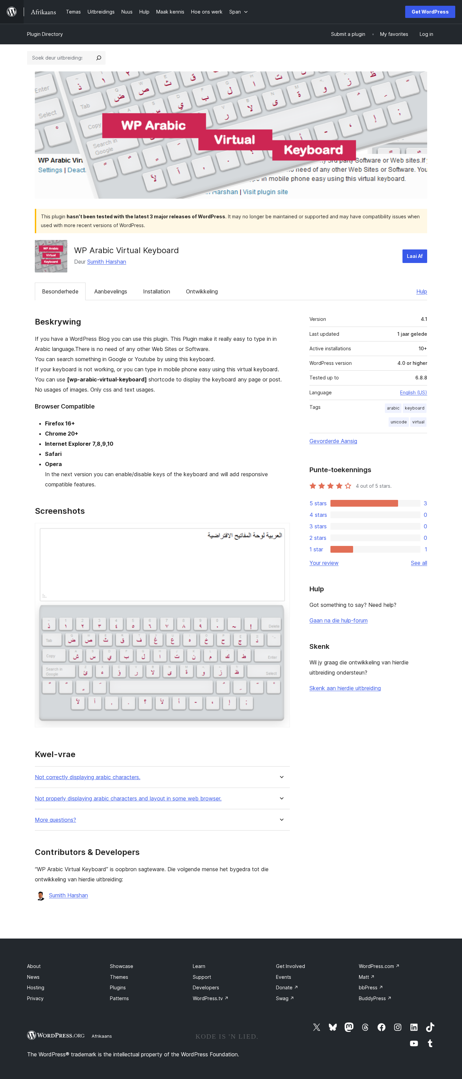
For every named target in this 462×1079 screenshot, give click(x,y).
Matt (367, 977)
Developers (206, 987)
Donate (287, 987)
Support (202, 977)
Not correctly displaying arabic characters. (87, 777)
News (33, 977)
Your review (324, 562)
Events (283, 977)
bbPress (371, 987)
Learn (199, 966)
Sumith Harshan (106, 261)
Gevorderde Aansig (333, 441)
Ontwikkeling (202, 291)
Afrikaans (102, 1036)
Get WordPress (430, 12)
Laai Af (415, 256)
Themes (119, 977)
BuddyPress (375, 998)
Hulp (421, 291)
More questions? (55, 820)
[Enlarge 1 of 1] (280, 532)
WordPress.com (379, 966)
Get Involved (290, 966)
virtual (418, 421)
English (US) (413, 392)
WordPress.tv (211, 998)
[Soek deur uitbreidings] (99, 58)
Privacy (35, 998)
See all (419, 562)
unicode (399, 421)
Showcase (121, 966)
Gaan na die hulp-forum (338, 620)
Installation (156, 291)
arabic (393, 408)
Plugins (118, 987)
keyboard (414, 408)
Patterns (119, 998)
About (34, 966)
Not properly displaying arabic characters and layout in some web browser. (128, 798)
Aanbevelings (110, 291)
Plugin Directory (45, 34)
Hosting (35, 987)
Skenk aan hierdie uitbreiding (345, 688)
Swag (285, 998)
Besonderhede (60, 291)
